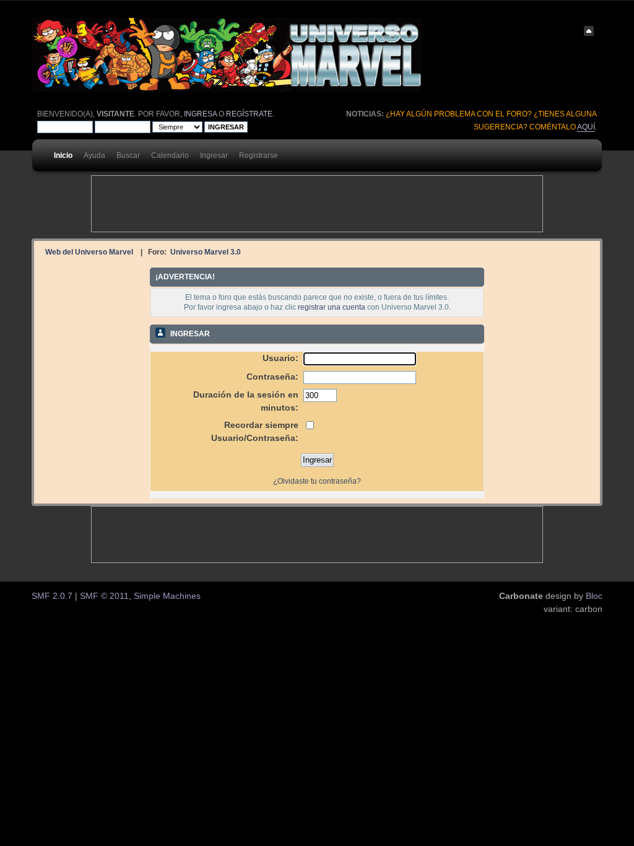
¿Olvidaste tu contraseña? (317, 481)
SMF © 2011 (104, 596)
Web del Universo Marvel (89, 252)
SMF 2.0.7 (52, 596)
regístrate (249, 114)
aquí (586, 127)
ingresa (200, 114)
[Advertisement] (317, 204)
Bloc (594, 596)
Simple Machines (167, 596)
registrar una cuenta (331, 307)
